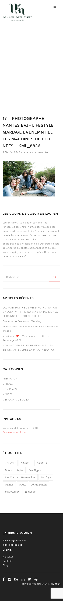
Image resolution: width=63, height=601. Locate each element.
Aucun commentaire (36, 152)
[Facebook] (4, 579)
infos (20, 470)
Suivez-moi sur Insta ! (15, 432)
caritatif (42, 463)
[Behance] (16, 579)
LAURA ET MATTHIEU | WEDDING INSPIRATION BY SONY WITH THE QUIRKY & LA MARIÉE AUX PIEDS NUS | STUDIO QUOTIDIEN (30, 312)
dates (8, 470)
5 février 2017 (11, 152)
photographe (39, 484)
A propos (8, 556)
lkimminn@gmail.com (14, 540)
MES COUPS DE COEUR (16, 399)
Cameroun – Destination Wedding (22, 321)
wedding (30, 491)
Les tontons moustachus (20, 477)
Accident (10, 463)
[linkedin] (23, 579)
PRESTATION (10, 378)
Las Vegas (35, 470)
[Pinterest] (36, 579)
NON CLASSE (10, 389)
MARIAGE (8, 383)
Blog (5, 565)
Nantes (9, 484)
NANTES (7, 394)
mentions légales (12, 544)
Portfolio (7, 561)
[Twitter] (29, 579)
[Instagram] (9, 579)
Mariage (46, 477)
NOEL (22, 484)
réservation (12, 491)
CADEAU (26, 463)
